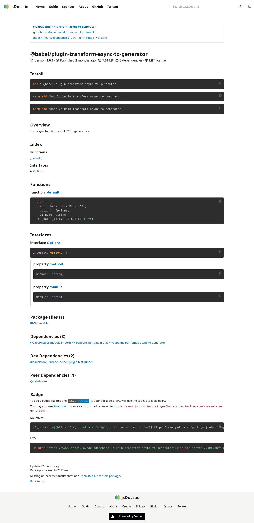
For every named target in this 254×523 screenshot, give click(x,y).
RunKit (90, 32)
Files (45, 38)
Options (38, 171)
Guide (53, 6)
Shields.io (59, 406)
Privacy (140, 506)
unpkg (79, 32)
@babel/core (38, 362)
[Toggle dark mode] (249, 6)
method (56, 264)
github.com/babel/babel (49, 32)
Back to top (37, 481)
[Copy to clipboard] (220, 82)
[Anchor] (45, 73)
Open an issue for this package (99, 476)
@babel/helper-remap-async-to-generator (137, 343)
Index (36, 38)
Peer (80, 38)
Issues (168, 506)
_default (53, 192)
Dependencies (59, 38)
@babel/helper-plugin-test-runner (71, 362)
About (83, 6)
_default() (36, 158)
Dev (72, 38)
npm (70, 32)
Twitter (112, 6)
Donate (99, 506)
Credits (127, 506)
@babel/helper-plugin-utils (91, 343)
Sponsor (68, 6)
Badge (90, 38)
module (56, 287)
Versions (101, 38)
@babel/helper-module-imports (51, 343)
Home (40, 6)
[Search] (240, 6)
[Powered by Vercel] (127, 516)
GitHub (97, 6)
